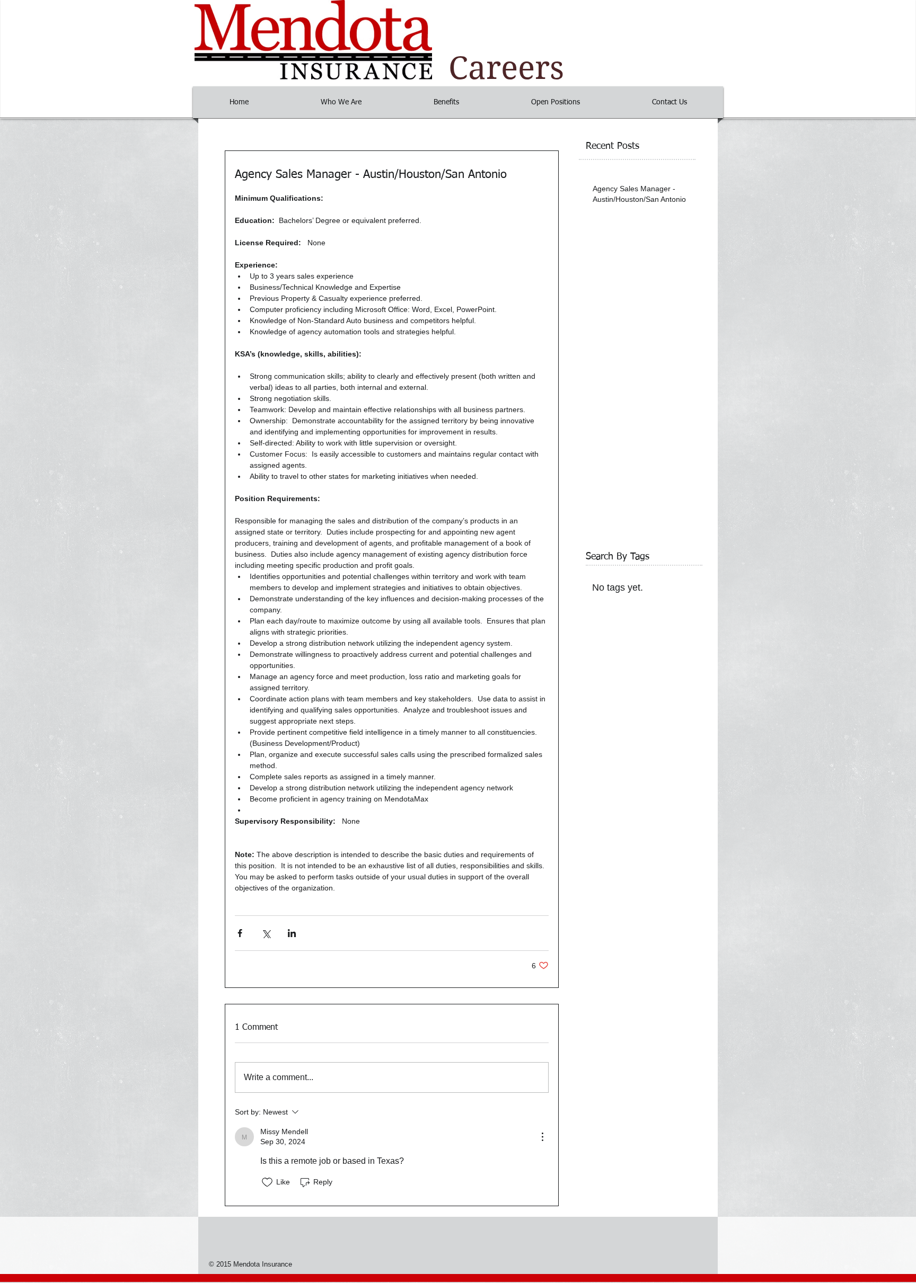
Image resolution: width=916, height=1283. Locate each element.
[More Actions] (542, 1136)
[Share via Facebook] (240, 933)
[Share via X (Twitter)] (266, 933)
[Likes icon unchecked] (267, 1182)
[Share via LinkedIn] (292, 933)
